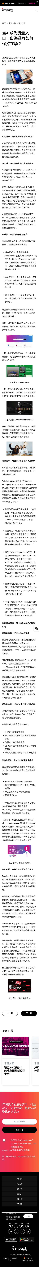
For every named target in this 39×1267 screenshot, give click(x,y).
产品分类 (19, 1179)
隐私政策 (12, 1254)
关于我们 (19, 1204)
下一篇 (29, 1013)
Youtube (10, 1231)
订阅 (28, 1216)
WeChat (10, 1225)
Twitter (22, 1225)
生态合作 (19, 1194)
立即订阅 (19, 1130)
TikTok (28, 1231)
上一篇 (10, 1013)
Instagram (16, 1231)
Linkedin (27, 1225)
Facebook (16, 1225)
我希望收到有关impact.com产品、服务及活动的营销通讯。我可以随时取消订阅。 (24, 1143)
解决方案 (19, 1184)
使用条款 (20, 1254)
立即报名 (31, 3)
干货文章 (22, 23)
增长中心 (12, 23)
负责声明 (27, 1254)
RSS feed (22, 1231)
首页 (4, 23)
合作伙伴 (19, 1189)
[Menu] (36, 10)
